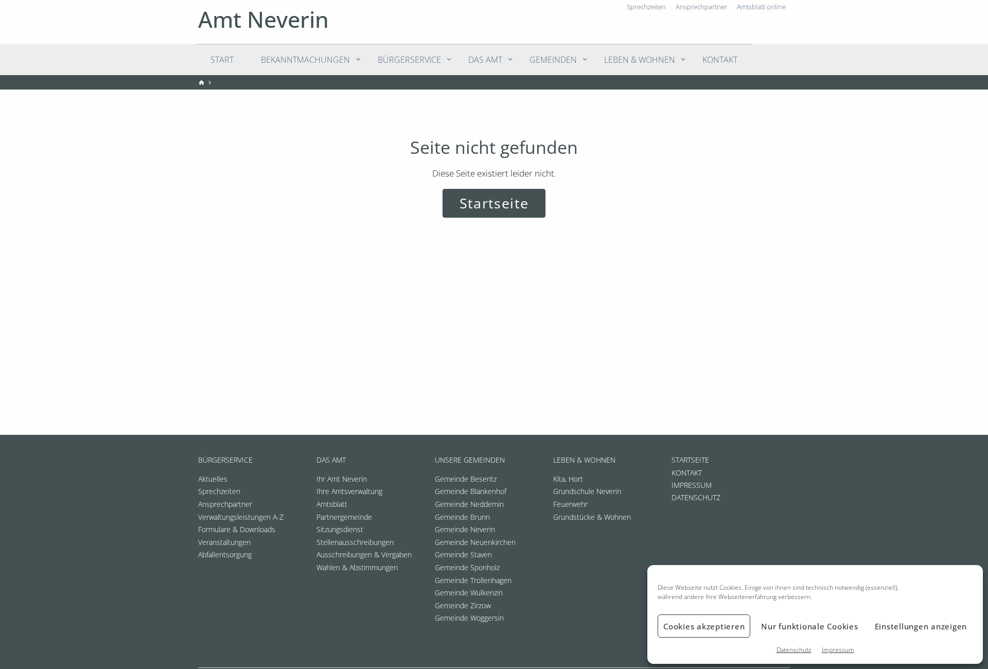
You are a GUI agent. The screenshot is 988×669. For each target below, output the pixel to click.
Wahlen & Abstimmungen (357, 567)
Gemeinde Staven (463, 554)
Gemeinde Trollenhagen (473, 580)
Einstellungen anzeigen (921, 626)
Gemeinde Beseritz (466, 479)
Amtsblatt (331, 504)
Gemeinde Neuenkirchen (475, 542)
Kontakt (719, 59)
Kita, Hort (568, 479)
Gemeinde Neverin (465, 529)
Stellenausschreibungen (355, 542)
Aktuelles (212, 479)
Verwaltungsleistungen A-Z (241, 517)
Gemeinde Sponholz (467, 567)
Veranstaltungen (224, 542)
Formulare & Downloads (236, 529)
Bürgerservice (409, 59)
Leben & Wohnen (639, 59)
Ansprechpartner (225, 504)
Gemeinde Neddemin (469, 504)
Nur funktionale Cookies (809, 626)
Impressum (838, 649)
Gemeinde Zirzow (463, 605)
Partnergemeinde (344, 517)
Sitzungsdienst (339, 529)
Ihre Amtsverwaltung (349, 491)
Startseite (494, 203)
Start (222, 59)
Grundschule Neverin (587, 491)
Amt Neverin (263, 19)
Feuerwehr (570, 504)
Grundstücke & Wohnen (592, 517)
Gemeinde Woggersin (469, 618)
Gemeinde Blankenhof (470, 491)
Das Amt (485, 59)
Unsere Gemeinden (470, 460)
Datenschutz (794, 649)
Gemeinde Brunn (462, 517)
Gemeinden (553, 59)
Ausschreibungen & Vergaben (364, 554)
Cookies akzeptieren (704, 626)
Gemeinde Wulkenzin (469, 592)
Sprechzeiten (219, 491)
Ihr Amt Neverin (341, 479)
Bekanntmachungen (305, 59)
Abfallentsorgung (225, 554)
